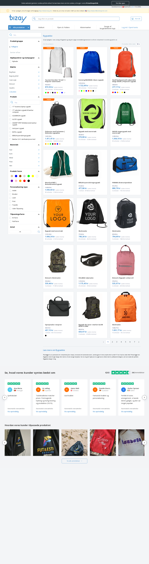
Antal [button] (12, 227)
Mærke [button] (13, 67)
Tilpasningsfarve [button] (17, 214)
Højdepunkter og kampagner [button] (22, 58)
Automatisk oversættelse (16, 409)
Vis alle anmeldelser (73, 461)
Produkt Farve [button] (16, 171)
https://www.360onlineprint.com (97, 11)
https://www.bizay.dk (45, 11)
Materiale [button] (14, 145)
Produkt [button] (13, 97)
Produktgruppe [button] (16, 41)
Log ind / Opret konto (130, 27)
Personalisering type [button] (19, 187)
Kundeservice (116, 7)
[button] (24, 72)
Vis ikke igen (120, 3)
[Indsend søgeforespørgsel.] (11, 35)
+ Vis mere (12, 92)
